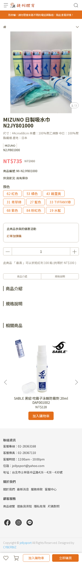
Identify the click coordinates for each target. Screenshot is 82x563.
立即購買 (65, 558)
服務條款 (37, 489)
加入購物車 (36, 558)
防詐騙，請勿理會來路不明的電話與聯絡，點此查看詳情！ (41, 15)
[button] (76, 382)
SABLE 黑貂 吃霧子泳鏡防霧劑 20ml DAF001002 (41, 400)
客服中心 (51, 489)
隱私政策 (40, 506)
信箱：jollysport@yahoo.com (23, 466)
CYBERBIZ (9, 547)
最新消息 (23, 489)
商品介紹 (22, 276)
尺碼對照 (54, 506)
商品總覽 (9, 506)
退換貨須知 (24, 506)
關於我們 (9, 489)
